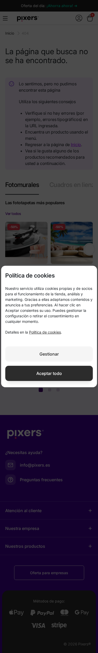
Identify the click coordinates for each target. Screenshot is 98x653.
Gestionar (49, 354)
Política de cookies (45, 332)
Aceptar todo (49, 373)
